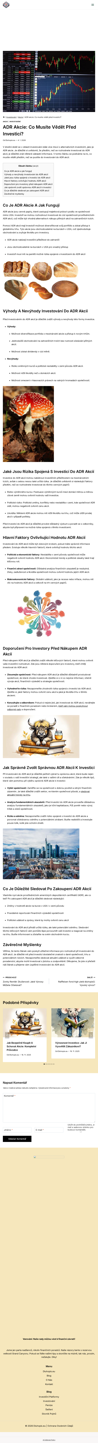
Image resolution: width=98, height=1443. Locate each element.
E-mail (40, 1130)
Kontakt (49, 1384)
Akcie (5, 121)
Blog (49, 1375)
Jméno (8, 1130)
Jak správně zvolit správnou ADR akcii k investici (27, 187)
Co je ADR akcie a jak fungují (18, 171)
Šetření (49, 1409)
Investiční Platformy (49, 1397)
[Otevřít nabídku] (92, 5)
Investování (15, 121)
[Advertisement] (49, 27)
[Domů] (4, 117)
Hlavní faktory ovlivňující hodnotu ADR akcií (25, 181)
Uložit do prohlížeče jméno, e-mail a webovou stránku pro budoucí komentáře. (81, 1127)
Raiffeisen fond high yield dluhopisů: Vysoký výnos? (76, 981)
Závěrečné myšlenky (14, 194)
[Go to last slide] (7, 1035)
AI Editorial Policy (49, 1440)
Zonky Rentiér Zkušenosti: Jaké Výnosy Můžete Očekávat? (23, 981)
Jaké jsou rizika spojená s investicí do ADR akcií (27, 177)
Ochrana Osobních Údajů (60, 1426)
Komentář (9, 1096)
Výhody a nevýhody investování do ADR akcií (26, 174)
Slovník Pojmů (49, 1414)
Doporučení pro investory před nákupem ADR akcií (28, 184)
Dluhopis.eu (10, 140)
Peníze (49, 1405)
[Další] (91, 1035)
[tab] (44, 1064)
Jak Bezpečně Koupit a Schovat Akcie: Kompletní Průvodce (21, 1046)
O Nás (49, 1380)
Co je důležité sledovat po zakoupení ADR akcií (26, 190)
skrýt (35, 166)
